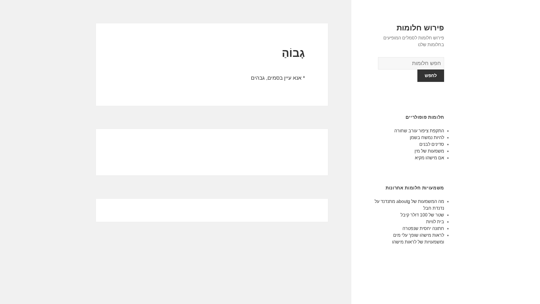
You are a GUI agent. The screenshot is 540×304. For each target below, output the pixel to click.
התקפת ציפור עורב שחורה (419, 130)
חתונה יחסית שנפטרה (423, 228)
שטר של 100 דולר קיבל (422, 215)
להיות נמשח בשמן (427, 137)
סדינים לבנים (431, 144)
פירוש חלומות (420, 28)
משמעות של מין (429, 151)
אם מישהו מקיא (429, 157)
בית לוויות (435, 221)
